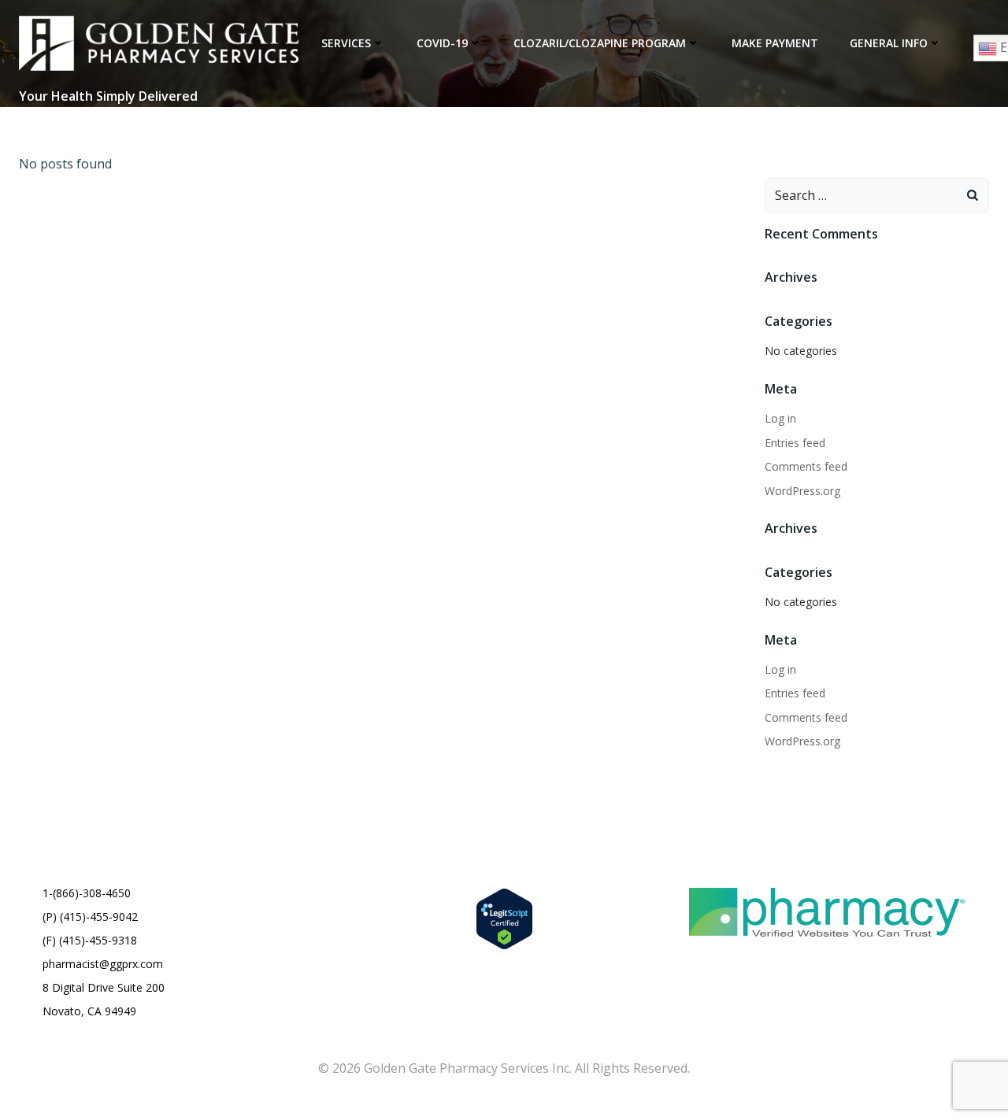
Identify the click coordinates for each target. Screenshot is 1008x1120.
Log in (780, 418)
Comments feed (806, 466)
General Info (889, 42)
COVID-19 (442, 42)
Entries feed (795, 442)
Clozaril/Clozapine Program (599, 42)
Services (346, 42)
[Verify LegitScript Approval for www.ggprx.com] (504, 917)
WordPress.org (802, 490)
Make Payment (775, 42)
